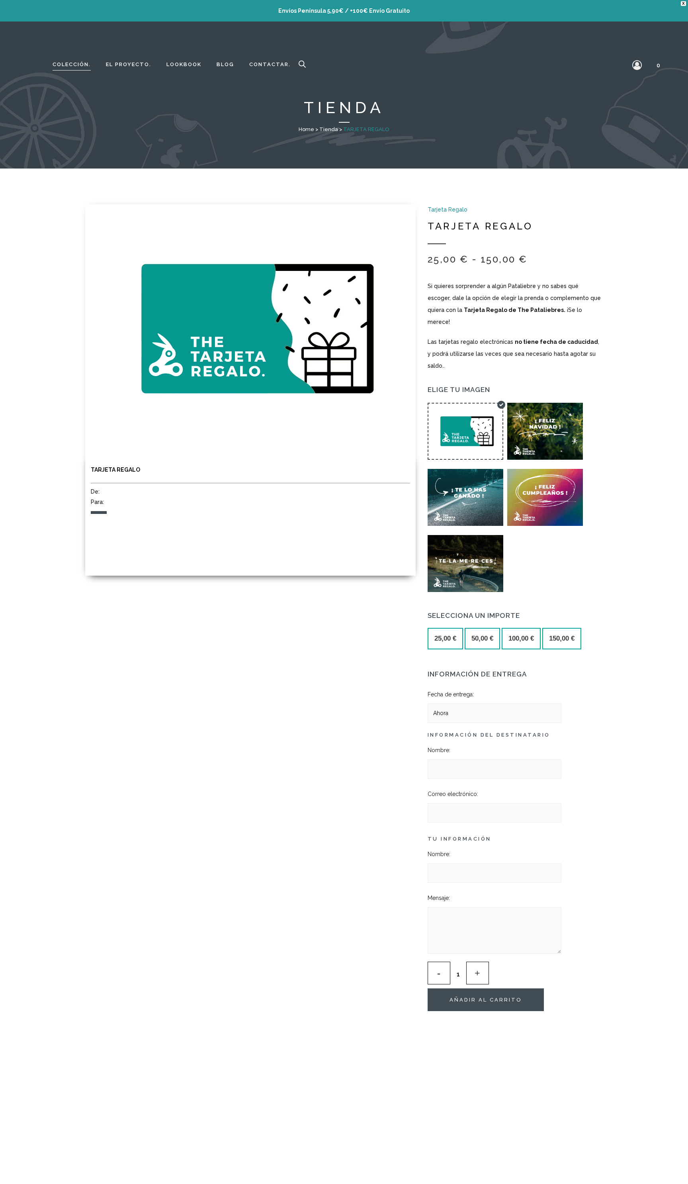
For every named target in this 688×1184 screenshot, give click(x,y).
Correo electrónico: (453, 794)
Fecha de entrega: (451, 694)
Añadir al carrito (486, 1000)
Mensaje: (439, 898)
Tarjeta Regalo (447, 209)
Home (306, 129)
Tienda (328, 129)
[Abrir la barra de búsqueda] (302, 64)
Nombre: (439, 750)
